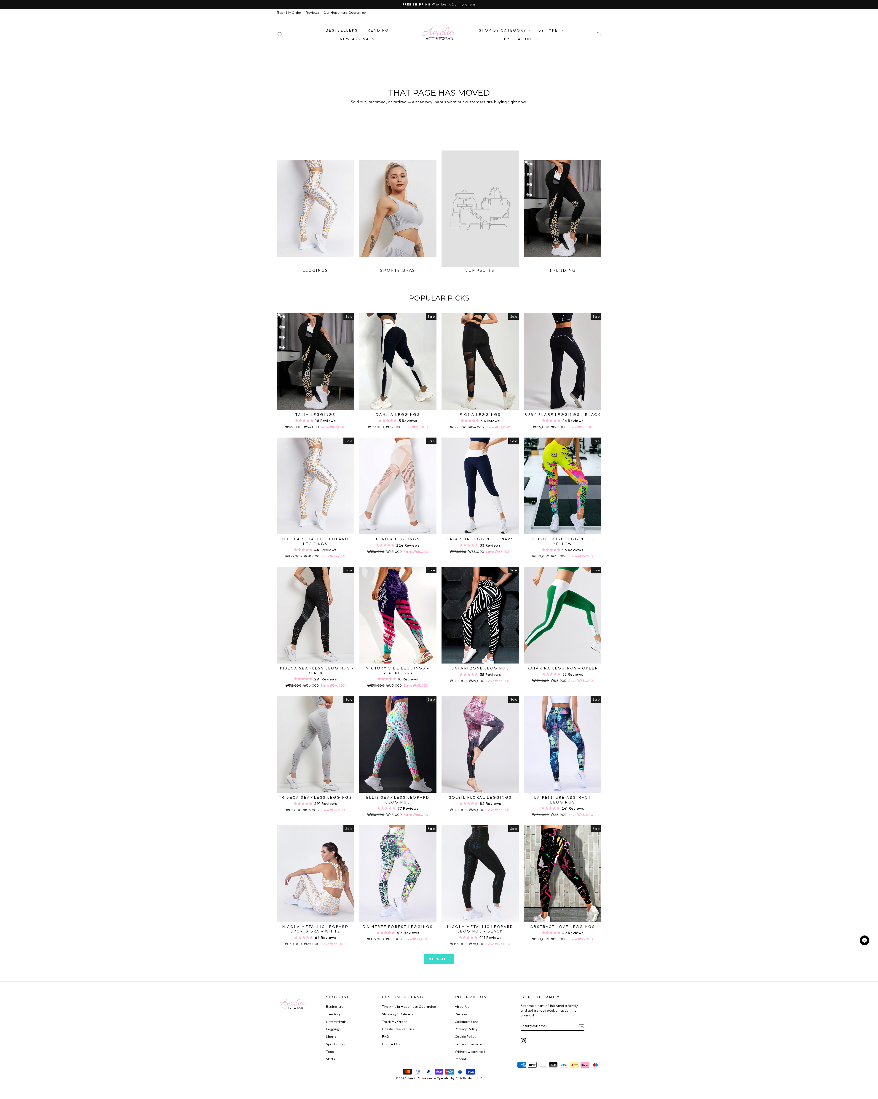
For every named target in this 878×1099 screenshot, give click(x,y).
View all (439, 959)
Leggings (333, 1029)
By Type (548, 30)
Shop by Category (503, 30)
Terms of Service (468, 1044)
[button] (864, 940)
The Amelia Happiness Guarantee (409, 1006)
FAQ (385, 1036)
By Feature (519, 39)
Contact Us (391, 1044)
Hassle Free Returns (398, 1029)
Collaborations (467, 1021)
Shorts (331, 1036)
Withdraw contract (470, 1051)
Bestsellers (342, 30)
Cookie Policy (465, 1036)
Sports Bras (335, 1044)
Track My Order (289, 12)
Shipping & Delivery (397, 1014)
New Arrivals (357, 39)
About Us (462, 1006)
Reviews (312, 12)
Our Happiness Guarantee (345, 12)
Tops (330, 1051)
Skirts (330, 1059)
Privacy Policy (466, 1029)
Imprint (460, 1059)
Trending (377, 30)
